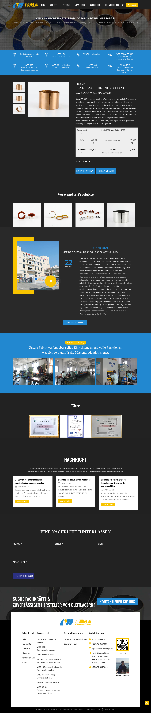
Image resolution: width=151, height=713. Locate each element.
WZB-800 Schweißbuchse (48, 683)
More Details (22, 501)
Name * (17, 543)
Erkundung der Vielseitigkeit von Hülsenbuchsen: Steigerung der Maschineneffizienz (113, 483)
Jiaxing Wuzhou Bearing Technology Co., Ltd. (68, 709)
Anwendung (80, 5)
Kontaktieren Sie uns (117, 601)
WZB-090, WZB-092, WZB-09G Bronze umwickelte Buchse (57, 23)
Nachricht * (20, 561)
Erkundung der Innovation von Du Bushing (74, 479)
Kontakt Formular (85, 171)
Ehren (24, 662)
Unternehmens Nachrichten (76, 639)
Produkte (66, 5)
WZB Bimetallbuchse (46, 655)
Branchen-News (70, 644)
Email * (59, 543)
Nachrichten (95, 5)
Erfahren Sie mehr (75, 323)
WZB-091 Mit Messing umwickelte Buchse (69, 7)
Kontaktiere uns (112, 5)
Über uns (53, 5)
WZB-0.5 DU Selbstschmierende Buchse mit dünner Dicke (48, 690)
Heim (43, 5)
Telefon (100, 543)
